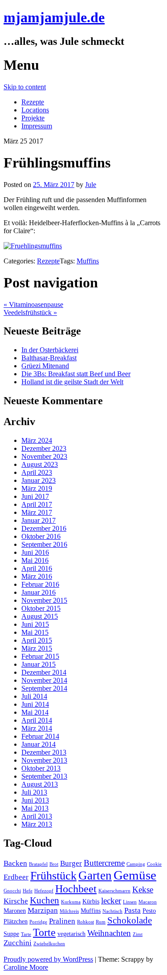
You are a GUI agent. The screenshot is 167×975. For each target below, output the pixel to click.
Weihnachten (109, 933)
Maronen (15, 910)
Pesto (149, 910)
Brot (53, 864)
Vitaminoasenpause (33, 304)
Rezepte (32, 102)
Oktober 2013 (41, 768)
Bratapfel (38, 864)
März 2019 (36, 488)
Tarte (26, 934)
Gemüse (135, 875)
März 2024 (36, 440)
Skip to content (25, 87)
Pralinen (62, 921)
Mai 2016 (35, 560)
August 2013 (39, 784)
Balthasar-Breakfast (49, 358)
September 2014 (44, 688)
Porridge (38, 921)
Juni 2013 (35, 800)
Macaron (147, 901)
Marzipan (43, 910)
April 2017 (36, 504)
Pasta (132, 910)
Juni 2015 (35, 624)
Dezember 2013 (43, 752)
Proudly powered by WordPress (48, 959)
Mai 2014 (35, 712)
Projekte (33, 118)
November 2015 (44, 600)
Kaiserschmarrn (114, 890)
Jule (90, 184)
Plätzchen (16, 921)
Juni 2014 (35, 704)
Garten (95, 875)
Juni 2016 (35, 552)
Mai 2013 (35, 808)
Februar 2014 (40, 736)
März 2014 (36, 728)
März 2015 (36, 648)
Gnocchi (12, 890)
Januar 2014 (38, 744)
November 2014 (44, 680)
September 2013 (44, 776)
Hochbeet (76, 889)
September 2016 (44, 544)
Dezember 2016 (43, 528)
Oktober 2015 (41, 608)
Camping (135, 864)
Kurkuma (71, 901)
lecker (111, 900)
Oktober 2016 (41, 536)
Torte (44, 932)
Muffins (88, 261)
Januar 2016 (38, 592)
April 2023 (36, 472)
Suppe (11, 933)
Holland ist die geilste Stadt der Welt (72, 382)
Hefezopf (43, 890)
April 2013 (36, 816)
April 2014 (36, 720)
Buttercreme (104, 863)
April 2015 (36, 640)
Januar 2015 (38, 664)
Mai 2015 (35, 632)
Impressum (36, 126)
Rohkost (85, 921)
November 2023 (44, 456)
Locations (35, 110)
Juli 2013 (34, 792)
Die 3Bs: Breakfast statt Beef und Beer (75, 374)
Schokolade (129, 920)
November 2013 (44, 760)
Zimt (138, 934)
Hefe (28, 890)
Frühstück (53, 875)
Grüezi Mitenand (45, 366)
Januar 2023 (38, 480)
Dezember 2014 (43, 672)
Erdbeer (16, 877)
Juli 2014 (34, 696)
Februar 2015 (40, 656)
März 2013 (36, 824)
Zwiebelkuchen (49, 943)
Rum (101, 921)
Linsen (130, 901)
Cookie (154, 864)
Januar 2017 (38, 520)
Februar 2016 (40, 584)
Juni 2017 (35, 496)
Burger (71, 863)
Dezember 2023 (43, 448)
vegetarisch (71, 933)
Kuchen (44, 900)
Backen (15, 863)
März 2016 (36, 576)
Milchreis (69, 911)
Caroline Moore (26, 967)
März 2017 (36, 512)
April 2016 (36, 568)
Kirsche (16, 901)
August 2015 (39, 616)
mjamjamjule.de (54, 17)
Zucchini (18, 943)
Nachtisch (112, 911)
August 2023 (39, 464)
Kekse (142, 889)
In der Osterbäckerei (49, 350)
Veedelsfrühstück (30, 312)
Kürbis (90, 901)
